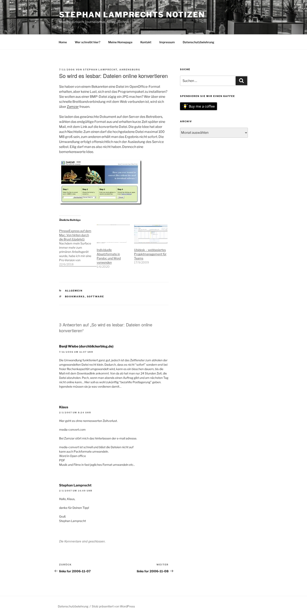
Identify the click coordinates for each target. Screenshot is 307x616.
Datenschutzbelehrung (198, 42)
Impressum (167, 42)
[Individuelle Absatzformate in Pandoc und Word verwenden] (113, 233)
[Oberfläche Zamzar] (101, 205)
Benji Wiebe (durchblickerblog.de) (86, 346)
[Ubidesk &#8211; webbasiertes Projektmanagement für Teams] (150, 233)
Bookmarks (75, 296)
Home (63, 42)
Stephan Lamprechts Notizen (132, 14)
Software (95, 296)
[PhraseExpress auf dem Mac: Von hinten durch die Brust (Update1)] (78, 245)
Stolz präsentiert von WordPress (113, 606)
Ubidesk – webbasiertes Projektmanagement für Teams (150, 254)
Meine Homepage (120, 42)
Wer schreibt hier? (87, 42)
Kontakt (145, 42)
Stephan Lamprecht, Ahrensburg (111, 69)
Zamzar (73, 107)
